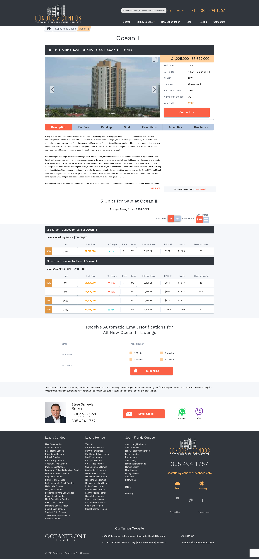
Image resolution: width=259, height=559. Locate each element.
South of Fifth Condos (55, 512)
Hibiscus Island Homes (96, 476)
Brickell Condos (52, 457)
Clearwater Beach (146, 536)
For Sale (83, 127)
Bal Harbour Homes (94, 447)
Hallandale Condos (54, 486)
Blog (189, 22)
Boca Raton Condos (54, 454)
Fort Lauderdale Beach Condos (59, 483)
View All (89, 444)
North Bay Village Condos (57, 499)
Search (126, 22)
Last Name (67, 365)
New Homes (131, 470)
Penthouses (131, 457)
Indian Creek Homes (94, 486)
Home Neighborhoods (135, 463)
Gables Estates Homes (96, 467)
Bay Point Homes (93, 457)
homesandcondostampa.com (197, 542)
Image (205, 215)
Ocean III (84, 28)
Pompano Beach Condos (56, 505)
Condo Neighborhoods (135, 444)
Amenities (175, 127)
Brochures (201, 127)
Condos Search (132, 447)
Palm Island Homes (94, 499)
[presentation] (52, 90)
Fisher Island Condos (55, 480)
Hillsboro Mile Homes (95, 480)
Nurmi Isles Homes (94, 496)
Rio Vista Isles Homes (96, 502)
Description (58, 127)
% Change (112, 244)
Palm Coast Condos (54, 502)
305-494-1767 (213, 10)
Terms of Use (175, 512)
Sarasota (160, 536)
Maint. (182, 244)
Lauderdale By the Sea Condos (59, 493)
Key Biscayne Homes (95, 489)
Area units (161, 218)
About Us (129, 476)
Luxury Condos (145, 22)
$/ (168, 244)
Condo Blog (130, 460)
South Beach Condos (55, 509)
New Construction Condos (137, 451)
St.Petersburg (128, 536)
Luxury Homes (132, 473)
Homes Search (132, 467)
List (198, 215)
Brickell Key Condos (54, 460)
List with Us (130, 480)
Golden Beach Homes (95, 470)
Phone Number (137, 344)
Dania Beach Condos (55, 467)
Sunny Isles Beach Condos (57, 515)
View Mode (188, 218)
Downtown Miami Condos (57, 473)
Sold (127, 127)
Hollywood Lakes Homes (97, 483)
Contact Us (219, 22)
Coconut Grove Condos (56, 463)
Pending (106, 127)
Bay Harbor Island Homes (97, 454)
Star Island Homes (94, 505)
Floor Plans (149, 127)
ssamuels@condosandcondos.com (189, 473)
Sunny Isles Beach (65, 28)
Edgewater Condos (54, 476)
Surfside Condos (53, 518)
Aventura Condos (53, 447)
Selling (203, 22)
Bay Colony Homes (94, 451)
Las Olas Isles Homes (95, 493)
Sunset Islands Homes (96, 509)
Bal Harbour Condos (54, 451)
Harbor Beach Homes (95, 473)
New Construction (170, 22)
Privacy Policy (203, 512)
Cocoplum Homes (93, 460)
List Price (91, 244)
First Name (67, 354)
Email (64, 344)
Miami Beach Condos (55, 496)
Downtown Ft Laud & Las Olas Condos (63, 470)
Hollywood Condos (54, 489)
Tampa (116, 536)
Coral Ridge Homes (94, 463)
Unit (66, 244)
